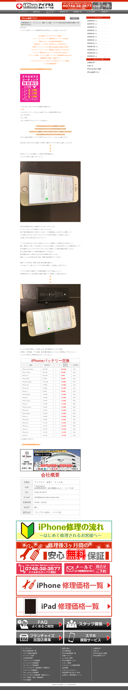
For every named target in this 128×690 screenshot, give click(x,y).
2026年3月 (90, 37)
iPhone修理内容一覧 (29, 651)
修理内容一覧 (64, 11)
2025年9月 (90, 56)
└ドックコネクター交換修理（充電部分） (37, 667)
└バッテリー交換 (28, 655)
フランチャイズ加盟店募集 (71, 665)
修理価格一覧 (77, 11)
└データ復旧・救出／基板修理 (33, 677)
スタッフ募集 (66, 663)
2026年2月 (90, 40)
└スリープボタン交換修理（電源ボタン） (37, 675)
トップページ (23, 11)
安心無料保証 (66, 651)
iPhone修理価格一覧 (69, 653)
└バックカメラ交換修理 (31, 663)
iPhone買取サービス (69, 660)
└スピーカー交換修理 (30, 670)
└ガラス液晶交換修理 (30, 653)
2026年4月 (90, 33)
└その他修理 (27, 680)
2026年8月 (90, 21)
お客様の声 (104, 11)
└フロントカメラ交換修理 (31, 660)
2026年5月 (90, 30)
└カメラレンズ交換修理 (31, 665)
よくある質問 (91, 11)
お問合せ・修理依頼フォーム (72, 675)
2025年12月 (91, 46)
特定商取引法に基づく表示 (71, 672)
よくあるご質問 (67, 658)
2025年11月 (91, 50)
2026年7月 (90, 24)
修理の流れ (36, 11)
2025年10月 (91, 53)
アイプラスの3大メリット (50, 11)
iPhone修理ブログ (93, 72)
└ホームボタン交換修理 (31, 672)
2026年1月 (90, 43)
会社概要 (65, 667)
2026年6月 (90, 27)
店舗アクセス (66, 655)
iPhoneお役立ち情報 (94, 69)
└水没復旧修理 (28, 658)
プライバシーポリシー (69, 670)
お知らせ (90, 65)
